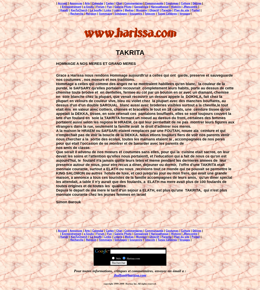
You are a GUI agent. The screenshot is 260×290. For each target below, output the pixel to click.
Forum (100, 6)
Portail (196, 10)
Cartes (110, 3)
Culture (185, 3)
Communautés (154, 3)
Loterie (118, 10)
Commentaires (133, 3)
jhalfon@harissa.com (130, 275)
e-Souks (89, 6)
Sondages (120, 13)
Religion (91, 13)
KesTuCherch (79, 10)
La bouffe (96, 10)
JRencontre (190, 6)
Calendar (97, 3)
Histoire (176, 6)
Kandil (64, 10)
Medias (129, 10)
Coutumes (172, 3)
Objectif (154, 10)
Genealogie (141, 6)
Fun (109, 6)
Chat (119, 3)
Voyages (184, 13)
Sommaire (105, 13)
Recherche (76, 13)
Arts (87, 3)
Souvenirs (136, 13)
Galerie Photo (123, 6)
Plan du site (181, 10)
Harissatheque (160, 6)
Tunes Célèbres (167, 13)
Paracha (166, 10)
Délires (197, 3)
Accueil (62, 3)
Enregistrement (71, 6)
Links (107, 10)
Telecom (150, 13)
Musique (141, 10)
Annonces (76, 3)
